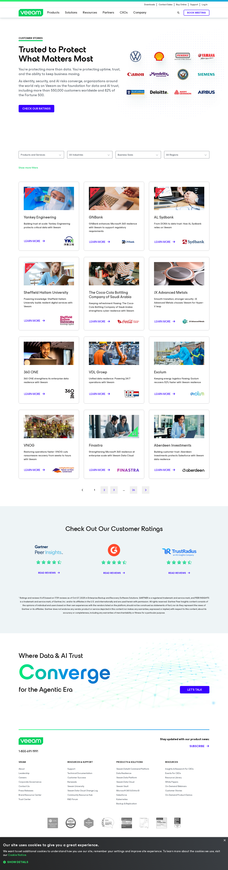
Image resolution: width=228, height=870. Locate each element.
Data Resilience (123, 773)
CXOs (124, 12)
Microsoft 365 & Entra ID (128, 790)
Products (53, 12)
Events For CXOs (173, 773)
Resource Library (173, 777)
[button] (114, 862)
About (22, 769)
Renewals (72, 782)
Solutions (71, 12)
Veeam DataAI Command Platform (132, 769)
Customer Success (76, 777)
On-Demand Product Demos (178, 795)
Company (139, 12)
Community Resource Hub (80, 795)
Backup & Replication (126, 803)
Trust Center (25, 799)
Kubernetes (122, 799)
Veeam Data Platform (126, 777)
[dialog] (114, 853)
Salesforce (121, 795)
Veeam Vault (122, 786)
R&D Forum (72, 799)
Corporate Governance (30, 782)
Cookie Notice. (17, 855)
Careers (23, 777)
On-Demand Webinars (176, 786)
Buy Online (181, 4)
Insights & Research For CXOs (179, 769)
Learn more (32, 241)
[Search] (178, 13)
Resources (90, 12)
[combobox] (41, 154)
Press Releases (26, 790)
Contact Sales (165, 4)
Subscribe (197, 746)
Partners (108, 12)
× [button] (224, 840)
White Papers (171, 782)
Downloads (149, 4)
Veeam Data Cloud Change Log (82, 790)
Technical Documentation (79, 773)
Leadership (24, 773)
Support (194, 4)
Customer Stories (173, 790)
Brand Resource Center (30, 795)
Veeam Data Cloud (125, 782)
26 (133, 490)
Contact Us (24, 786)
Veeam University (75, 786)
